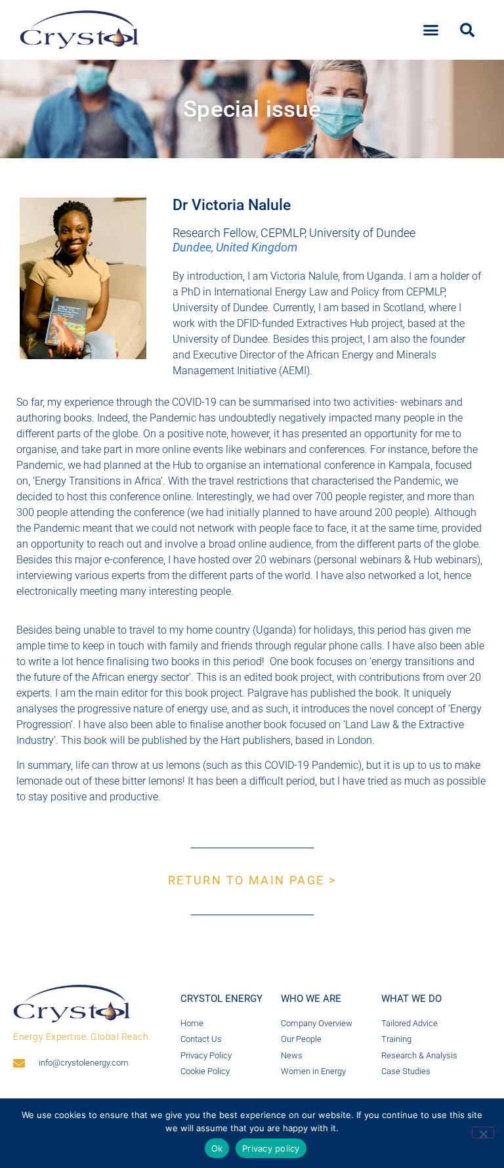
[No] (483, 1132)
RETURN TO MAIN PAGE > (252, 880)
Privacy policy (271, 1148)
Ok (217, 1148)
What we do (411, 999)
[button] (431, 30)
